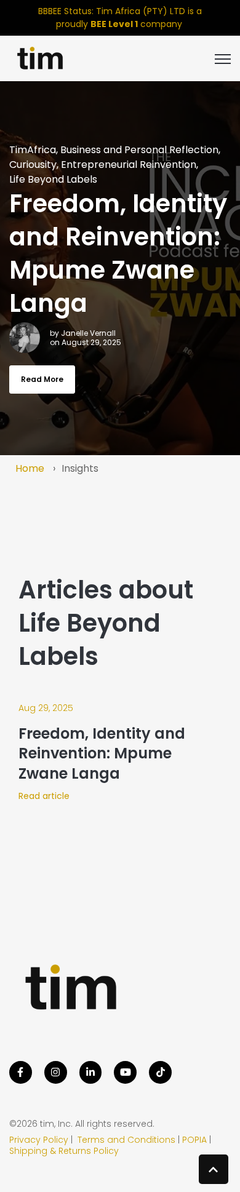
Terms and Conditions (125, 1140)
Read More (42, 379)
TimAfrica (32, 150)
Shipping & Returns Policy (64, 1151)
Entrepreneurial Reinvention (128, 164)
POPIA (194, 1140)
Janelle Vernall (88, 333)
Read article (44, 796)
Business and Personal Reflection (139, 150)
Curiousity (33, 164)
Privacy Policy (38, 1140)
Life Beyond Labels (53, 179)
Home (29, 468)
